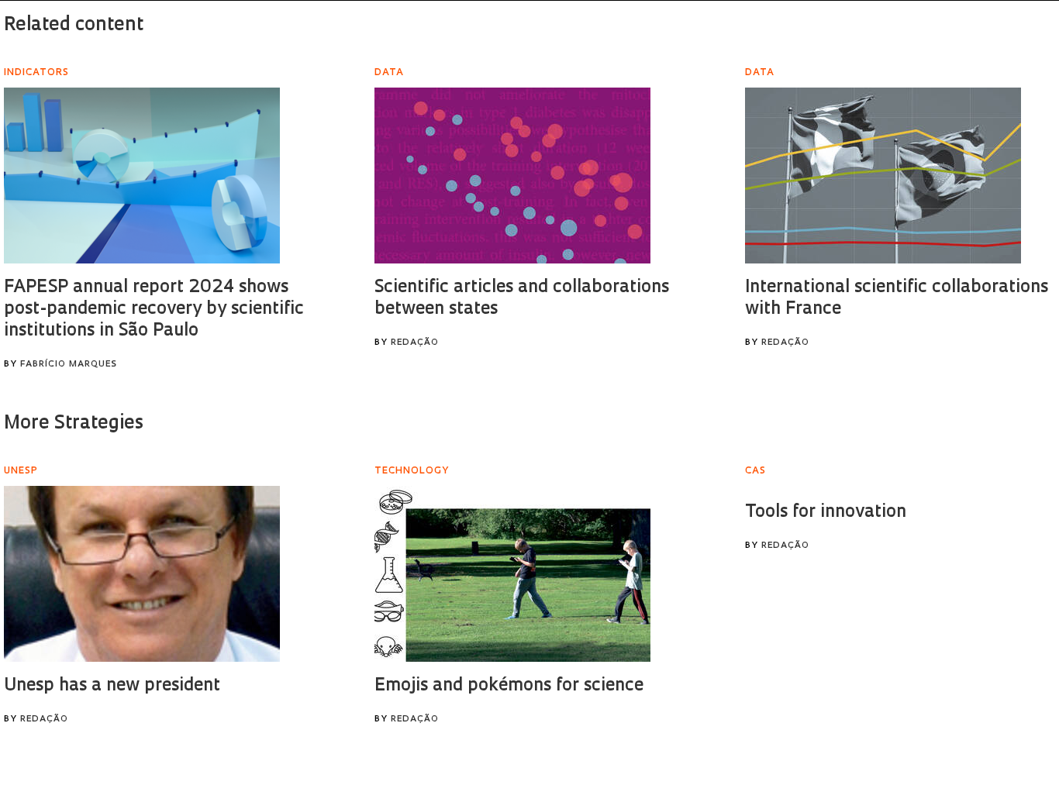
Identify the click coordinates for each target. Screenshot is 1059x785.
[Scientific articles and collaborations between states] (512, 175)
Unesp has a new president (112, 686)
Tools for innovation (825, 513)
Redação (415, 343)
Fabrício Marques (68, 364)
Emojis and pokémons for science (508, 686)
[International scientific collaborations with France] (883, 175)
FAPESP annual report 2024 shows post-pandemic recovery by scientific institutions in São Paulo (154, 309)
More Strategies (73, 424)
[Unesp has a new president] (142, 574)
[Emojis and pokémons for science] (512, 574)
